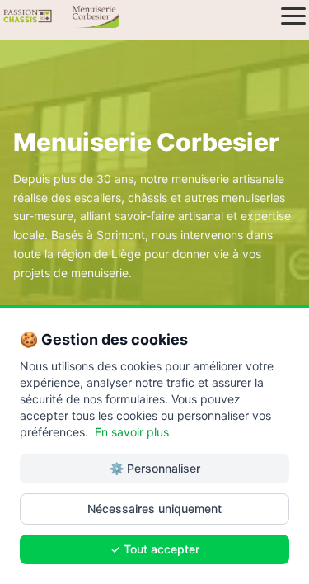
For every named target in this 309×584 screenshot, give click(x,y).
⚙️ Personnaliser (155, 468)
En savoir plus (132, 432)
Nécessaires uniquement (154, 509)
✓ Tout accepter (154, 549)
